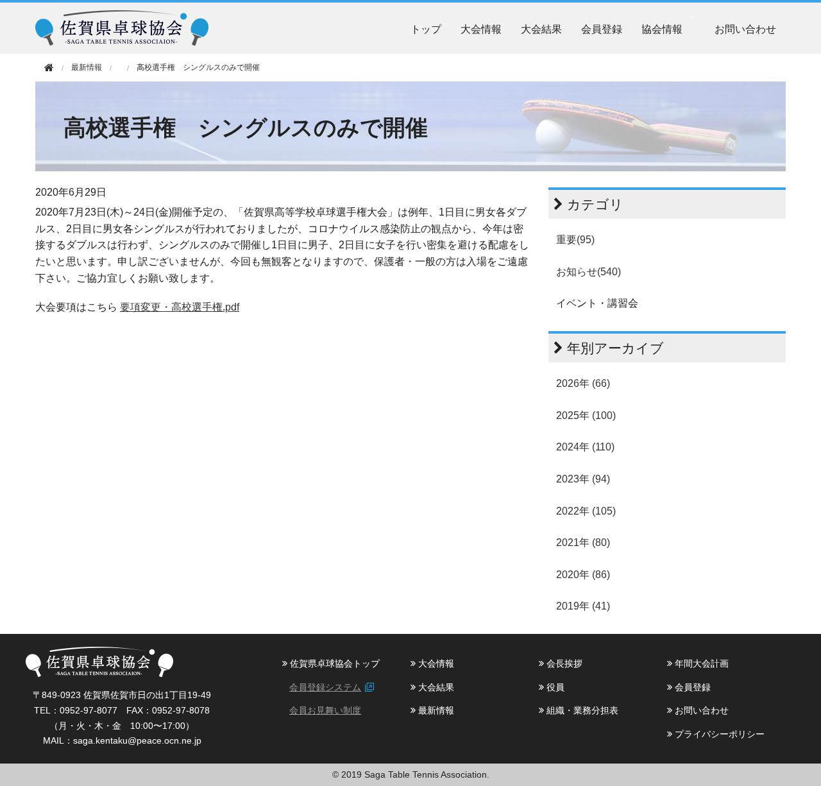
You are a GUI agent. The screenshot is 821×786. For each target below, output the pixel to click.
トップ (425, 28)
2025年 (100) (586, 415)
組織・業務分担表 (581, 710)
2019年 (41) (583, 606)
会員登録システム (325, 687)
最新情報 (435, 710)
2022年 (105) (586, 511)
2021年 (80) (583, 542)
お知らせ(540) (588, 271)
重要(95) (575, 239)
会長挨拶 (563, 663)
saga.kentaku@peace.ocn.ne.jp (137, 740)
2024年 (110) (585, 446)
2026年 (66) (583, 383)
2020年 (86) (583, 574)
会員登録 (601, 28)
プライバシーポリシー (718, 734)
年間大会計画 (700, 663)
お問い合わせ (745, 28)
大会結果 (541, 28)
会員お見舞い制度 (325, 710)
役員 (554, 687)
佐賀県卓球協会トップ (333, 663)
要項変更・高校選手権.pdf (179, 307)
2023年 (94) (583, 479)
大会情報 (481, 28)
